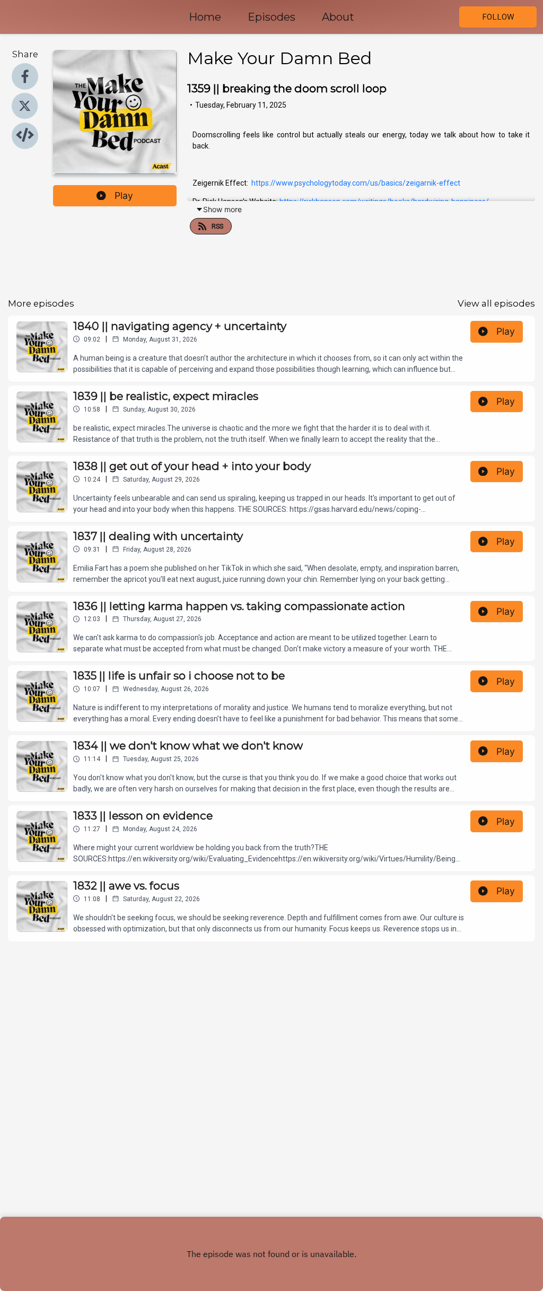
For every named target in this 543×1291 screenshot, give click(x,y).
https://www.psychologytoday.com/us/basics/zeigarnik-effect (355, 183)
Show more (222, 209)
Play (124, 195)
